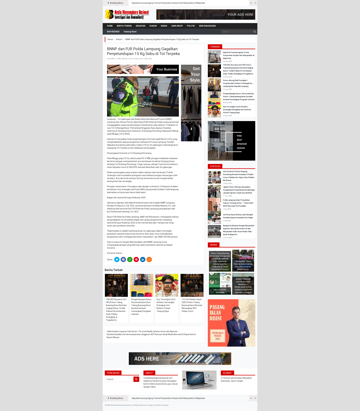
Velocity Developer (161, 405)
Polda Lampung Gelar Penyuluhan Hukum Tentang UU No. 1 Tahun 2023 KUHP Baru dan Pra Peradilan (238, 203)
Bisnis (164, 26)
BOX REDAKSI (113, 32)
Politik (191, 26)
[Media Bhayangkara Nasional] (127, 14)
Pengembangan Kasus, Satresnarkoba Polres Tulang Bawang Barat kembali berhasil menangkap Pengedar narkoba (238, 97)
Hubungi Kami (130, 32)
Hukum (153, 26)
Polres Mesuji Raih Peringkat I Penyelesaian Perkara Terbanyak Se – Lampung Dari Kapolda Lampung (238, 83)
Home (110, 26)
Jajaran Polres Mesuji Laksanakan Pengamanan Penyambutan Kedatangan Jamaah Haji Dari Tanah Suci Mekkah (239, 190)
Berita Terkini (124, 26)
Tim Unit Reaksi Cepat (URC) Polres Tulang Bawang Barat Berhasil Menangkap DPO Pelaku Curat (192, 305)
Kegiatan (140, 26)
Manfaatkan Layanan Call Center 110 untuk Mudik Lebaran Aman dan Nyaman (142, 331)
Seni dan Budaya (207, 26)
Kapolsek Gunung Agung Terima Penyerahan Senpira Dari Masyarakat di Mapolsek (168, 3)
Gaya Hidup (177, 26)
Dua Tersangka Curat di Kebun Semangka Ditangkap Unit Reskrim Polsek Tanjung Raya (166, 305)
